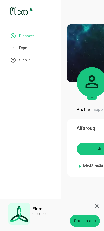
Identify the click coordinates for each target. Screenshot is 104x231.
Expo (98, 109)
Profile (83, 109)
